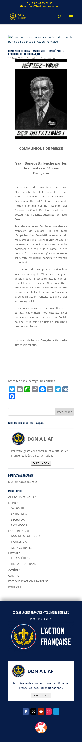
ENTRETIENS (19, 513)
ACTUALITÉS (18, 508)
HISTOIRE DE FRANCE (24, 563)
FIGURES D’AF (19, 541)
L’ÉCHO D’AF (18, 519)
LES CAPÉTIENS (20, 558)
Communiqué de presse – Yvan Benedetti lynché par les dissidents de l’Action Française (36, 52)
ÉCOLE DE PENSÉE (19, 531)
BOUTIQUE (15, 587)
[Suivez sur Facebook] (26, 711)
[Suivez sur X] (33, 711)
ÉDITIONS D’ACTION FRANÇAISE (28, 581)
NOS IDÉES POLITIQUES (26, 536)
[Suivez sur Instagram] (49, 711)
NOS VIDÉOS (19, 525)
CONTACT (14, 575)
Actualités (33, 58)
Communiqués (50, 58)
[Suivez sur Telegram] (56, 711)
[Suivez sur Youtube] (41, 711)
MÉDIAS (13, 503)
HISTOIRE (14, 553)
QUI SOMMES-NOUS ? (22, 497)
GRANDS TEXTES (21, 547)
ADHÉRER (14, 569)
